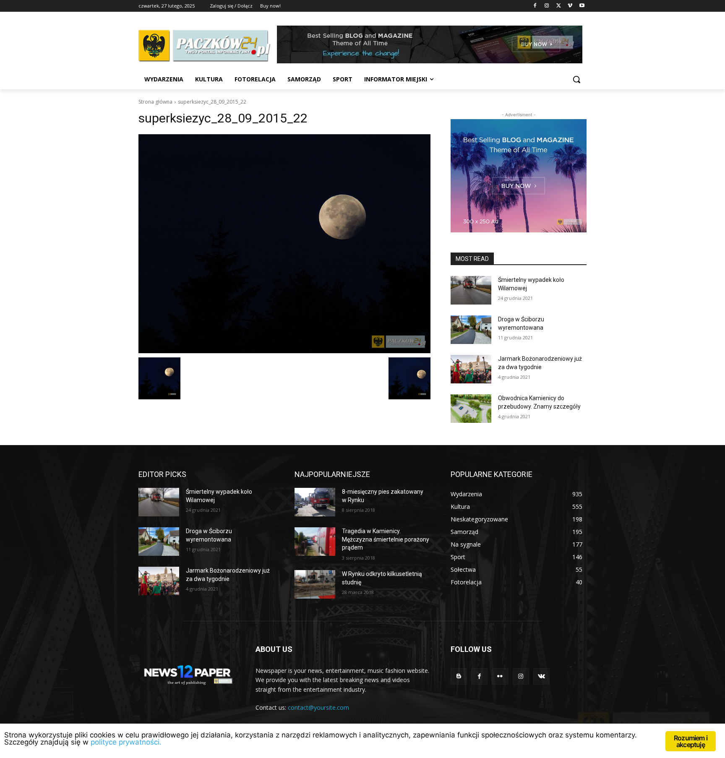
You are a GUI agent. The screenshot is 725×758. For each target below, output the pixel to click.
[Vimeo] (570, 6)
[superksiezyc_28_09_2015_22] (284, 243)
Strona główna (155, 101)
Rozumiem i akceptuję (690, 741)
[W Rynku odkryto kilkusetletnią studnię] (315, 584)
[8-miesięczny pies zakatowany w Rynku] (315, 502)
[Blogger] (459, 676)
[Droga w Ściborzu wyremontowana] (471, 329)
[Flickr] (500, 676)
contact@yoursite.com (318, 707)
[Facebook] (535, 6)
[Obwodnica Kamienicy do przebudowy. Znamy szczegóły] (471, 408)
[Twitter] (558, 6)
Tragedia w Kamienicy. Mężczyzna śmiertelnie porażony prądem (385, 539)
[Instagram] (547, 6)
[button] (576, 79)
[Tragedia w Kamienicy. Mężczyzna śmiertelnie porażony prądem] (315, 541)
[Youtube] (582, 6)
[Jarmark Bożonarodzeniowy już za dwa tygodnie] (471, 369)
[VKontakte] (541, 676)
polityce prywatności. (126, 742)
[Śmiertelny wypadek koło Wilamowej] (471, 290)
